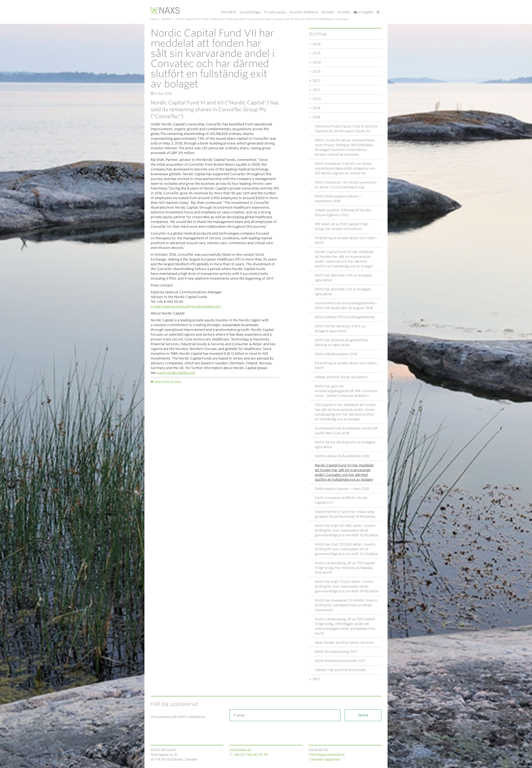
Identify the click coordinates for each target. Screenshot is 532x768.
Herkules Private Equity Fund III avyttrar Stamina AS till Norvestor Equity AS (346, 128)
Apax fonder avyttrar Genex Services (344, 642)
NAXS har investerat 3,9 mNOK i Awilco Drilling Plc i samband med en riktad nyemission (346, 605)
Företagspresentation (327, 755)
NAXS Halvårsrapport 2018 (336, 354)
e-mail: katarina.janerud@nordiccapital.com (186, 306)
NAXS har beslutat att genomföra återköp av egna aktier (341, 342)
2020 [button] (316, 99)
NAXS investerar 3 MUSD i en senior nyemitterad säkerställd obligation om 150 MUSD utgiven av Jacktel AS (345, 168)
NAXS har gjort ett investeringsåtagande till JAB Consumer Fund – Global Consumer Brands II (346, 391)
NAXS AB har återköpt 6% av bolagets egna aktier (345, 444)
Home (154, 19)
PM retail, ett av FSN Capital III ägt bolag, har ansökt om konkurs (341, 226)
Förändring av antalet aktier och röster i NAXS (346, 365)
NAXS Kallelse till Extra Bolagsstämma (345, 317)
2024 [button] (316, 62)
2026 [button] (316, 44)
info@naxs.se (240, 750)
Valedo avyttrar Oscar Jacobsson (341, 377)
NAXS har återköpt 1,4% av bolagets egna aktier (343, 277)
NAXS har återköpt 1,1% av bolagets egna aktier (343, 291)
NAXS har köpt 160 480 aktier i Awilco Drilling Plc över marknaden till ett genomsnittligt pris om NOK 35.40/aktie (346, 530)
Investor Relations (303, 12)
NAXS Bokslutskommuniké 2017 (340, 661)
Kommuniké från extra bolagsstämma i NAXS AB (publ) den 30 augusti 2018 (346, 305)
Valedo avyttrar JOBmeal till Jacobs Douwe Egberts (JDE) (343, 212)
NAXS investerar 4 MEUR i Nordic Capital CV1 (341, 500)
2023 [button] (316, 71)
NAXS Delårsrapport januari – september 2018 (338, 198)
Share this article (167, 382)
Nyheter (327, 12)
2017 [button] (316, 679)
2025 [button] (316, 53)
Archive (318, 34)
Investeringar (250, 12)
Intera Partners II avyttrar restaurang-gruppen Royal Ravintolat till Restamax (345, 514)
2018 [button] (316, 117)
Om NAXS (228, 12)
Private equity (275, 12)
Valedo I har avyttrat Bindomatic (340, 670)
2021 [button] (316, 90)
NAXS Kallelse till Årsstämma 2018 (342, 456)
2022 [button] (316, 81)
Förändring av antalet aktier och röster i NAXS (346, 240)
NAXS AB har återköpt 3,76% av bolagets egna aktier (340, 328)
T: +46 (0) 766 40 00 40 (249, 755)
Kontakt (344, 12)
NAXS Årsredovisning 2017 (336, 652)
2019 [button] (316, 108)
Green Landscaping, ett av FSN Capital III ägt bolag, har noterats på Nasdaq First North (345, 568)
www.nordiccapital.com (176, 373)
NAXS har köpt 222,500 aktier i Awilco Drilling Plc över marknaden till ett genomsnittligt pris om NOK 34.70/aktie (346, 549)
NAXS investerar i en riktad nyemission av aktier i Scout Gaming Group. (346, 184)
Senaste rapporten (325, 759)
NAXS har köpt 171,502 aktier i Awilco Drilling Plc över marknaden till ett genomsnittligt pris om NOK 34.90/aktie (346, 586)
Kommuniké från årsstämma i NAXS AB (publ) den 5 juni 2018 (346, 430)
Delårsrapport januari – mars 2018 (342, 489)
